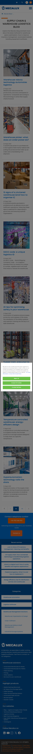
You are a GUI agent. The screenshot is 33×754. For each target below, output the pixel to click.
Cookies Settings (16, 387)
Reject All (16, 378)
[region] (16, 377)
